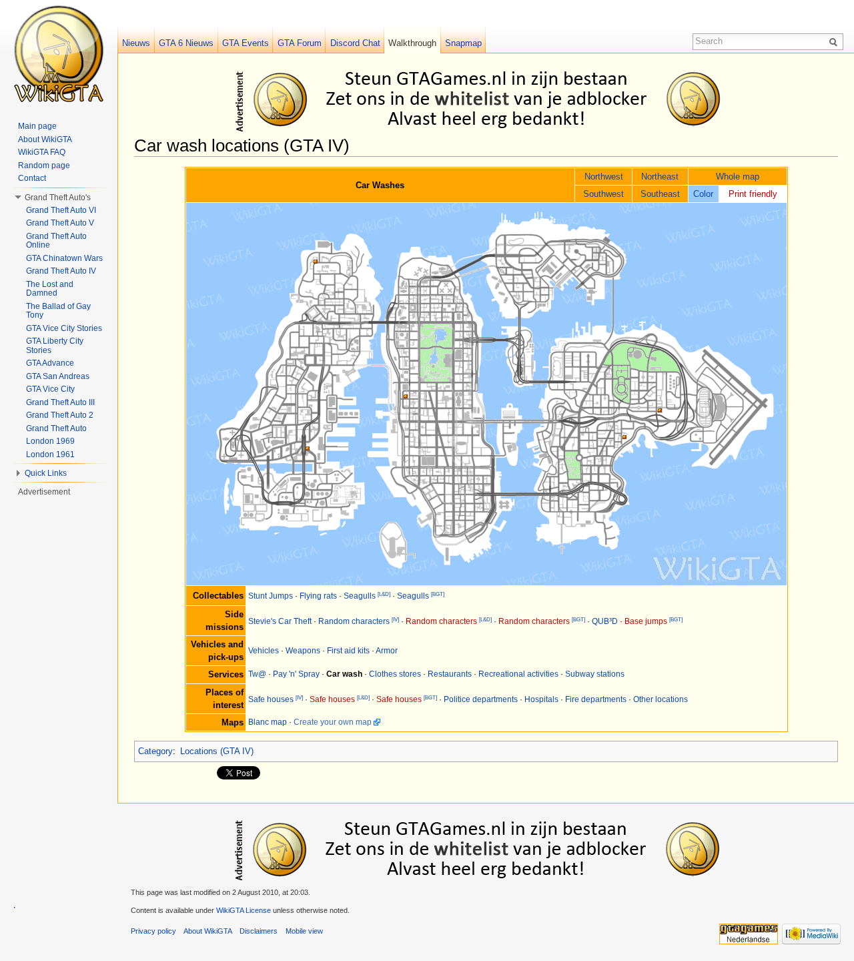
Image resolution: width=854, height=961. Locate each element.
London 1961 (50, 454)
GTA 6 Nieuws (186, 43)
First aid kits (348, 651)
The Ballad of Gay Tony (58, 311)
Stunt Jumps (270, 596)
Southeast (660, 194)
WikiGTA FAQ (41, 152)
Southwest (603, 194)
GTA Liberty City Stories (54, 345)
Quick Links (46, 473)
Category (155, 751)
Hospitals (541, 699)
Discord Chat (355, 43)
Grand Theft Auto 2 (59, 415)
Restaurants (450, 674)
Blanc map (267, 722)
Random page (44, 165)
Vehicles (263, 651)
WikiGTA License (243, 910)
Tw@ (257, 674)
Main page (37, 126)
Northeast (660, 177)
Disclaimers (259, 931)
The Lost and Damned (49, 289)
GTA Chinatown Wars (64, 258)
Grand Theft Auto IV (61, 271)
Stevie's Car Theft (280, 621)
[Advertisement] (488, 99)
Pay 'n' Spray (296, 674)
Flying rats (318, 596)
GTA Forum (300, 43)
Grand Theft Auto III (60, 402)
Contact (32, 178)
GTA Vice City (50, 389)
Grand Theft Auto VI (61, 210)
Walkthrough (412, 43)
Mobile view (304, 931)
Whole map (737, 177)
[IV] (395, 620)
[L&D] (384, 594)
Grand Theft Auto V (60, 223)
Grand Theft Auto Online (56, 241)
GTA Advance (50, 363)
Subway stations (594, 674)
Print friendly (753, 194)
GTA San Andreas (57, 376)
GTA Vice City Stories (64, 328)
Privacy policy (153, 931)
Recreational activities (518, 674)
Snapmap (463, 43)
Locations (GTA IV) (217, 751)
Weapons (303, 651)
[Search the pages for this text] (835, 41)
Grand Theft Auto (56, 428)
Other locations (660, 699)
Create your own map (333, 722)
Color (703, 194)
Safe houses (271, 699)
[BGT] (437, 594)
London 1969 (50, 441)
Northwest (603, 177)
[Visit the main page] (58, 53)
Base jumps (645, 621)
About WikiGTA (45, 139)
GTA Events (245, 43)
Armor (387, 651)
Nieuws (136, 43)
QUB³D (605, 621)
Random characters (354, 621)
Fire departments (595, 699)
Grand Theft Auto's (58, 197)
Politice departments (481, 699)
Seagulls (360, 596)
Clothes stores (395, 674)
